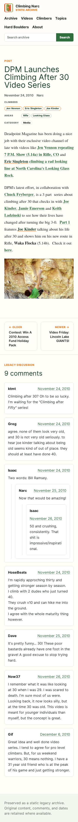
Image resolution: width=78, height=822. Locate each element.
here (8, 250)
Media (26, 122)
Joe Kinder (52, 108)
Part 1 (65, 222)
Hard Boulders (16, 27)
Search (65, 37)
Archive (11, 18)
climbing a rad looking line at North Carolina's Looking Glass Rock (36, 168)
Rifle (25, 115)
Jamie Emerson (31, 208)
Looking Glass (41, 115)
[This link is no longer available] (39, 279)
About (37, 27)
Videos (27, 18)
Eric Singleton (33, 108)
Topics (61, 18)
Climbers (44, 18)
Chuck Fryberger (19, 194)
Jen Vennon (13, 108)
